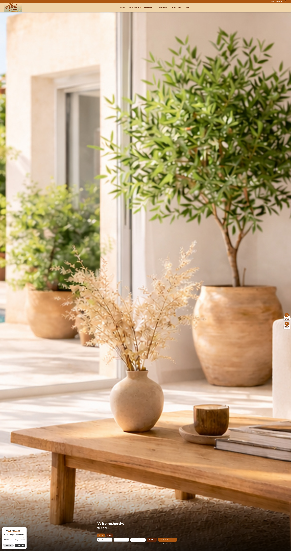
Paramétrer (8, 545)
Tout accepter (20, 545)
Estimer (109, 535)
